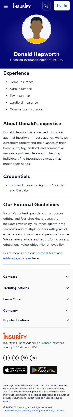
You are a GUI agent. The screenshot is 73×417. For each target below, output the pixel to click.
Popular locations (16, 320)
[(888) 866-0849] (46, 5)
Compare (10, 277)
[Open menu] (5, 5)
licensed (46, 343)
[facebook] (6, 358)
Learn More (11, 299)
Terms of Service (12, 410)
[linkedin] (33, 358)
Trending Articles (16, 288)
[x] (15, 358)
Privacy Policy (31, 410)
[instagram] (24, 358)
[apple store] (15, 370)
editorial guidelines (17, 258)
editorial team (46, 253)
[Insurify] (22, 5)
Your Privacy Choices (52, 410)
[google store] (43, 370)
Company (10, 311)
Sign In (61, 5)
